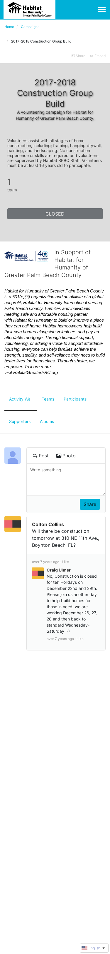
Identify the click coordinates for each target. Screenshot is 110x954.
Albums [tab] (47, 421)
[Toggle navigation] (102, 9)
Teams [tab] (48, 398)
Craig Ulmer (59, 569)
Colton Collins (48, 524)
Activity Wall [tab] (20, 398)
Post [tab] (44, 456)
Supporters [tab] (20, 421)
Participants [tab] (75, 398)
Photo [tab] (69, 456)
